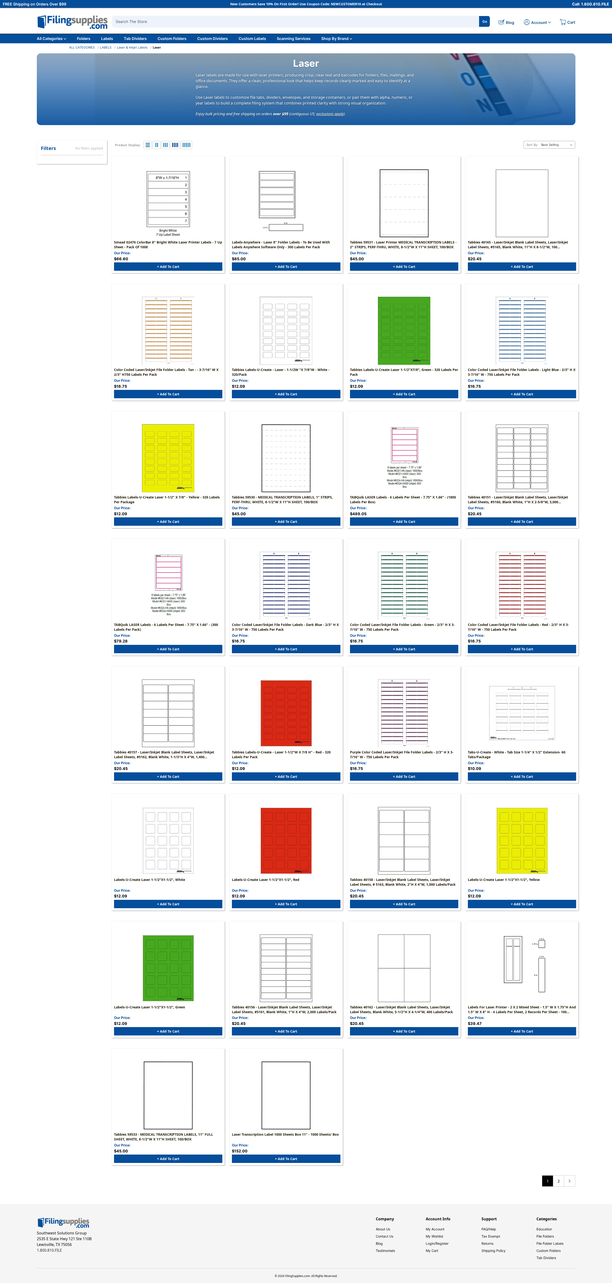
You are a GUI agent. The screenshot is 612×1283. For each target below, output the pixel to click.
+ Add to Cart (168, 266)
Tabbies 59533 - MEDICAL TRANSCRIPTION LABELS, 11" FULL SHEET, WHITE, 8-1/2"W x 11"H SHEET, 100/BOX (163, 1136)
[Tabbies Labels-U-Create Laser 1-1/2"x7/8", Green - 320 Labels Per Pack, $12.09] (404, 331)
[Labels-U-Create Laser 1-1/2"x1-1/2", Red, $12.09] (286, 841)
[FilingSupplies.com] (73, 21)
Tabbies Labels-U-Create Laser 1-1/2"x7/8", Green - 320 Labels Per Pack (404, 372)
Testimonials (385, 1251)
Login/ (431, 1243)
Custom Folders (172, 38)
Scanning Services (294, 38)
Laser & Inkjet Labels (132, 47)
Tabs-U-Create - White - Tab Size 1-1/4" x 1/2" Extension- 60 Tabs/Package (516, 754)
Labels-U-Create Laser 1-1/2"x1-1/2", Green (149, 1007)
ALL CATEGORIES (82, 47)
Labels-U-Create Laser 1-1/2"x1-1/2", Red (265, 879)
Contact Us (384, 1236)
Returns (487, 1243)
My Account (435, 1229)
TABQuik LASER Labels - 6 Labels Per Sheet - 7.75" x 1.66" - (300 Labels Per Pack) (166, 627)
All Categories (50, 38)
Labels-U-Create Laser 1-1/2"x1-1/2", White (149, 879)
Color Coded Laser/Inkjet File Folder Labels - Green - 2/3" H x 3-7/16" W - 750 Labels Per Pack (402, 627)
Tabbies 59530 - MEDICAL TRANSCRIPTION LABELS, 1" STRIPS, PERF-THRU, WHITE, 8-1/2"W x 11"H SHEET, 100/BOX (282, 499)
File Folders (545, 1236)
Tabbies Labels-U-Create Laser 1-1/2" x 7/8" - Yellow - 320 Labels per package (167, 499)
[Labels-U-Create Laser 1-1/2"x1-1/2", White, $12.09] (168, 841)
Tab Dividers (135, 38)
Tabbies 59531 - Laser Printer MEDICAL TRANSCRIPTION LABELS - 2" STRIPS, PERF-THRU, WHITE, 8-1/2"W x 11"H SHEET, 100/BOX (403, 244)
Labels (107, 38)
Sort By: (532, 145)
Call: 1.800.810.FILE (590, 4)
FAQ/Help (488, 1229)
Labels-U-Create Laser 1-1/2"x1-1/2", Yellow (504, 879)
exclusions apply (330, 113)
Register (442, 1243)
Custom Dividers (212, 38)
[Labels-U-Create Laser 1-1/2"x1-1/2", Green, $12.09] (168, 968)
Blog (379, 1243)
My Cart (432, 1251)
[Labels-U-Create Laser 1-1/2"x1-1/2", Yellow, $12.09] (522, 841)
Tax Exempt (490, 1236)
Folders (83, 38)
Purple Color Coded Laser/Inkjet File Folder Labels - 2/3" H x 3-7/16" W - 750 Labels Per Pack (402, 754)
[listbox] (558, 144)
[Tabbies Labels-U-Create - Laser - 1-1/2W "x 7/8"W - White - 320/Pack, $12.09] (286, 331)
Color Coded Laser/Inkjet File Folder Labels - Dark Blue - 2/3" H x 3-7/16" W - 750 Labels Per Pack (285, 627)
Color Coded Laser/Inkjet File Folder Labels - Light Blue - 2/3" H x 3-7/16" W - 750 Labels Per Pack (521, 372)
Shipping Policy (493, 1251)
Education (544, 1229)
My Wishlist (434, 1236)
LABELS (105, 47)
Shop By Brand (335, 38)
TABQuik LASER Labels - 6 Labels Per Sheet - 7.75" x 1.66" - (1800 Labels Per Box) (403, 499)
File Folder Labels (549, 1243)
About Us (383, 1229)
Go (484, 21)
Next (569, 1181)
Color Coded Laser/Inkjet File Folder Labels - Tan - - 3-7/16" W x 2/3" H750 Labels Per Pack (166, 372)
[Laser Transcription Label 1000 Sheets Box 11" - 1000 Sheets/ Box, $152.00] (286, 1095)
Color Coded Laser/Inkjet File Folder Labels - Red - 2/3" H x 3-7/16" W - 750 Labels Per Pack (518, 627)
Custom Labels (252, 38)
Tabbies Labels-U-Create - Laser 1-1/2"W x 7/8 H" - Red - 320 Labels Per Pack (281, 754)
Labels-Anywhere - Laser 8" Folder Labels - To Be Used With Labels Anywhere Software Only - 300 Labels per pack (281, 244)
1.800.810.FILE (49, 1250)
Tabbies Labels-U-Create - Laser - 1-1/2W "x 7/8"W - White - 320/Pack (280, 372)
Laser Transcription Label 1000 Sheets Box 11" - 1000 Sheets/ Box (285, 1134)
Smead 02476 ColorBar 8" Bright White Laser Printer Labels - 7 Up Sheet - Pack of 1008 (168, 244)
